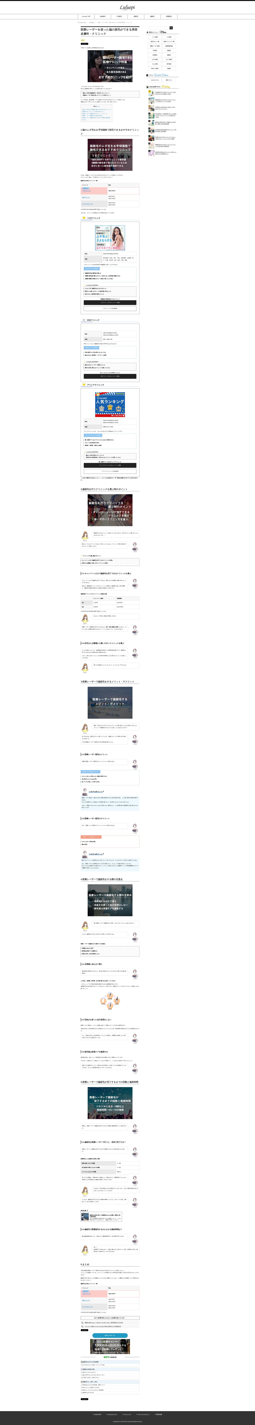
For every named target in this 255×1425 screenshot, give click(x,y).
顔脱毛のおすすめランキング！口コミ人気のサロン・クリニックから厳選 (165, 138)
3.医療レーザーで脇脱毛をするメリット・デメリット (95, 113)
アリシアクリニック (87, 204)
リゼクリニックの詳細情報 (110, 308)
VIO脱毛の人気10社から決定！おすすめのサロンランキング (165, 108)
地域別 (169, 68)
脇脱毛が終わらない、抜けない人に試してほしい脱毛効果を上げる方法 (104, 1322)
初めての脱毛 (154, 68)
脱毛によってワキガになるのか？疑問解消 (93, 1390)
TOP (82, 22)
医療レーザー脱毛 (155, 46)
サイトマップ (127, 1414)
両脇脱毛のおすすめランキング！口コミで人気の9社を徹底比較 (165, 145)
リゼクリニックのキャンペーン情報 (110, 302)
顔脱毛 (136, 16)
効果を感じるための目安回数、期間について (94, 1384)
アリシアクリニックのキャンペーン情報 (110, 465)
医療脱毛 (169, 16)
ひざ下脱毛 (155, 59)
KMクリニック (86, 197)
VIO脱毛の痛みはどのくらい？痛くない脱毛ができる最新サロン (165, 153)
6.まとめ (84, 119)
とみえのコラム (155, 80)
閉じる (97, 106)
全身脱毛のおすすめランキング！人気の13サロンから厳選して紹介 (165, 93)
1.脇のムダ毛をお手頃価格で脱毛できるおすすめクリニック (96, 109)
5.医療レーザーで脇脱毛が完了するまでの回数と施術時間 (96, 117)
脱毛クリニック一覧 (169, 41)
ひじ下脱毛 (169, 59)
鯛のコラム (169, 80)
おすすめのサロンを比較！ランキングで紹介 (94, 1365)
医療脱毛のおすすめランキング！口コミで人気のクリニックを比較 (165, 100)
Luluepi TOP (86, 16)
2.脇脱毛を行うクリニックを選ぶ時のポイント (93, 111)
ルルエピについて (112, 1414)
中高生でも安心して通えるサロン (91, 1377)
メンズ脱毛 (155, 37)
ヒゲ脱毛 (169, 37)
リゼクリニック (86, 190)
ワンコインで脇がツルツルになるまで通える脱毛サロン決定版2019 (103, 1326)
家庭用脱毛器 (169, 46)
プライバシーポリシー (144, 1414)
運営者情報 (159, 1414)
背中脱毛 (169, 64)
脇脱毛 (152, 16)
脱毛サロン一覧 (155, 41)
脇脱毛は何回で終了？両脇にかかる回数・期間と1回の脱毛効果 (165, 123)
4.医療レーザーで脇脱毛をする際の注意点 (92, 115)
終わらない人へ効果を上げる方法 (91, 1387)
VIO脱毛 (119, 16)
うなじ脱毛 (155, 64)
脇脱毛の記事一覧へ (110, 1335)
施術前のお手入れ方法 (88, 1392)
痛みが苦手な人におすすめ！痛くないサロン (94, 1374)
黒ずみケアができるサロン (89, 1372)
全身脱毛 (102, 16)
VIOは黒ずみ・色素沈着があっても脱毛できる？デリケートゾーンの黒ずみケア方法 (165, 115)
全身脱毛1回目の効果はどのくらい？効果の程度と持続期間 (165, 130)
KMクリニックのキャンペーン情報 (110, 376)
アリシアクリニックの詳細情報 (110, 471)
